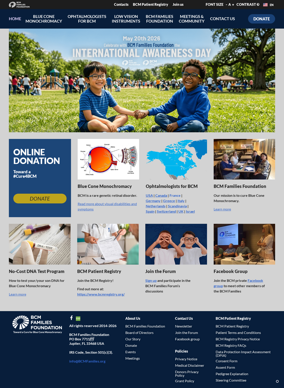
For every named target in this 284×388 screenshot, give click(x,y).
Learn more (222, 209)
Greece (169, 201)
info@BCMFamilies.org (87, 361)
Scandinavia (177, 206)
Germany (153, 201)
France (175, 195)
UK (180, 211)
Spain (150, 211)
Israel (190, 211)
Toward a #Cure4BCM (25, 173)
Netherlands (156, 206)
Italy (181, 201)
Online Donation (36, 156)
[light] (277, 381)
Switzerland (166, 211)
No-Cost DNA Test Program (36, 271)
